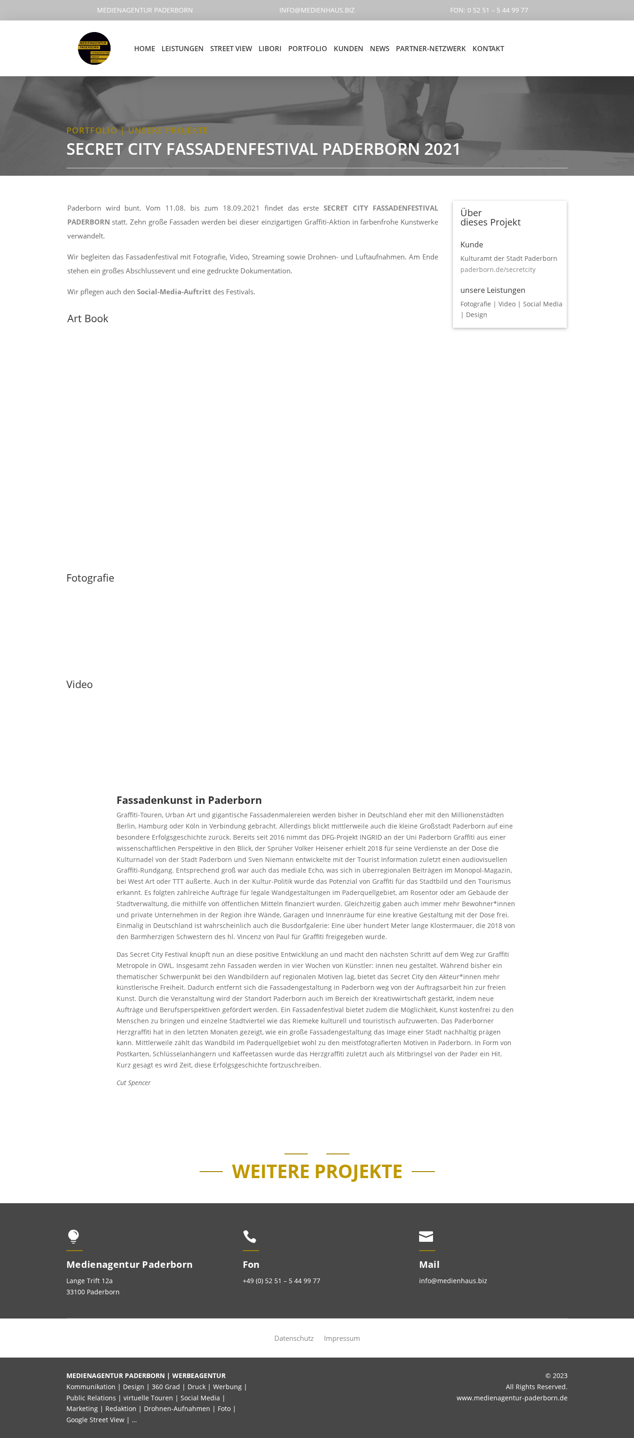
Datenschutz (294, 1339)
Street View (231, 48)
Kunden (348, 48)
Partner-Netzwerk (431, 48)
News (379, 48)
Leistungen (183, 48)
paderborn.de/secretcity (498, 269)
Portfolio (307, 48)
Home (144, 48)
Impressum (342, 1339)
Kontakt (488, 48)
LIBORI (270, 48)
